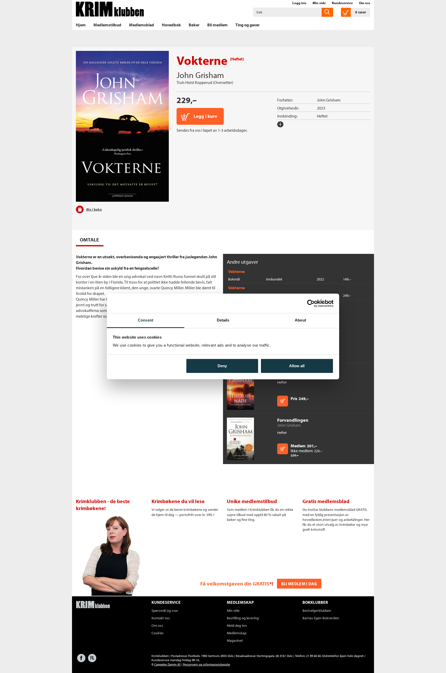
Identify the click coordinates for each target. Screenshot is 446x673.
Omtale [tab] (89, 239)
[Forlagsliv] (92, 660)
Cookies (158, 633)
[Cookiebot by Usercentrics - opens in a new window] (310, 303)
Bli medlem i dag (299, 583)
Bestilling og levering (243, 618)
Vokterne (236, 271)
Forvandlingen (292, 420)
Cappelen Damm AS (167, 664)
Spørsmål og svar (165, 610)
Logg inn (299, 3)
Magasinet (235, 640)
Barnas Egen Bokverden (320, 618)
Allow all (297, 366)
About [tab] (300, 320)
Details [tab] (223, 320)
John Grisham (200, 75)
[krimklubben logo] (93, 605)
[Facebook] (81, 660)
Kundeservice (342, 3)
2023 (321, 108)
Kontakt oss (161, 618)
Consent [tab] (145, 320)
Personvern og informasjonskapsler (206, 664)
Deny (222, 366)
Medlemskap (236, 633)
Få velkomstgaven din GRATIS (234, 583)
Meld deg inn (237, 625)
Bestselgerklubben (316, 610)
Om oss (364, 3)
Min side (319, 3)
